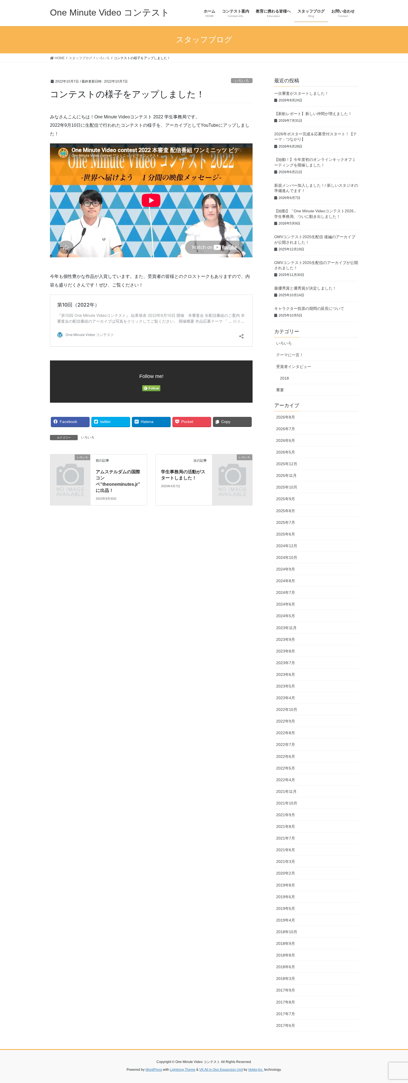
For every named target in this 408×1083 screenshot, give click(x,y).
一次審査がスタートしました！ (301, 93)
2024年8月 (285, 581)
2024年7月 (285, 592)
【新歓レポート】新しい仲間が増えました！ (313, 113)
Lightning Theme (182, 1070)
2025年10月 (286, 487)
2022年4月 (285, 780)
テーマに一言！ (289, 355)
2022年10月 (286, 709)
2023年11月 (286, 628)
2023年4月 (285, 698)
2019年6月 (285, 897)
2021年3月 (285, 861)
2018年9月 (285, 943)
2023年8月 (285, 651)
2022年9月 (285, 721)
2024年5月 (285, 616)
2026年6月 (285, 440)
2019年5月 (285, 908)
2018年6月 (285, 967)
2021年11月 (286, 791)
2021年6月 (285, 850)
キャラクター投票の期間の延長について (309, 308)
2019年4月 (285, 920)
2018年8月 (285, 955)
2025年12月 (286, 464)
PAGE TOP (393, 1045)
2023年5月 (285, 686)
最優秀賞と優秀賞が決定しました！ (305, 288)
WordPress (153, 1070)
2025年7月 (285, 522)
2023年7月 (285, 663)
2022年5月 (285, 768)
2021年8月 (285, 826)
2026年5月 (285, 452)
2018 (284, 378)
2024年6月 (285, 604)
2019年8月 (285, 885)
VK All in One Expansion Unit (221, 1070)
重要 (280, 390)
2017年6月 (285, 1025)
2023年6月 (285, 674)
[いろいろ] (70, 466)
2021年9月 (285, 815)
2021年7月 (285, 838)
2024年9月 (285, 569)
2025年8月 (285, 511)
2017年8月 (285, 1002)
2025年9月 (285, 499)
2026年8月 (285, 417)
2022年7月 (285, 744)
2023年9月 (285, 639)
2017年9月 (285, 990)
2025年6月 (285, 534)
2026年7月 (285, 429)
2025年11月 (286, 475)
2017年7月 (285, 1014)
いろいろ (242, 81)
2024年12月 (286, 546)
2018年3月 (285, 978)
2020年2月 (285, 873)
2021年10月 (286, 803)
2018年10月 (286, 932)
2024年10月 (286, 557)
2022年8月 (285, 733)
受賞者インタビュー (293, 366)
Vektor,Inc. (255, 1070)
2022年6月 (285, 756)
